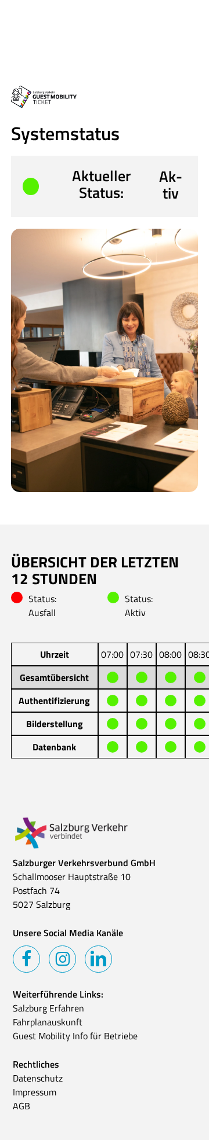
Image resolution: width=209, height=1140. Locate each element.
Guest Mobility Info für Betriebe (75, 1036)
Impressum (34, 1092)
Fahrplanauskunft (47, 1022)
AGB (21, 1106)
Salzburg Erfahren (48, 1008)
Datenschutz (38, 1078)
